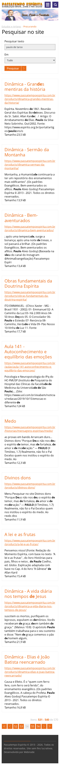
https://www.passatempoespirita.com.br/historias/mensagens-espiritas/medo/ (29, 429)
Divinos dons (17, 478)
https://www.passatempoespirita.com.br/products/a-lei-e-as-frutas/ (29, 542)
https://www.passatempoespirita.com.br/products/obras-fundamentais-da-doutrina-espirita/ (29, 295)
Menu (48, 5)
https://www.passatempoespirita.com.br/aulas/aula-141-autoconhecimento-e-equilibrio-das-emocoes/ (29, 366)
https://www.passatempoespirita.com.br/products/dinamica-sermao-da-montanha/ (29, 164)
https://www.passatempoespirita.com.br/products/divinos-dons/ (29, 485)
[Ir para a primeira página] (4, 726)
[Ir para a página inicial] (22, 6)
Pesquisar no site (55, 5)
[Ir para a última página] (49, 726)
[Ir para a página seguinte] (44, 726)
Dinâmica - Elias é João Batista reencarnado (27, 659)
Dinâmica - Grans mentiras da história (24, 86)
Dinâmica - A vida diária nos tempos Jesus (28, 593)
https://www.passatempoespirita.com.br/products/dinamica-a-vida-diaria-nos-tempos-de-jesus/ (29, 606)
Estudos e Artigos (11, 26)
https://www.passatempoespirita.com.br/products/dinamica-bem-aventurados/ (29, 228)
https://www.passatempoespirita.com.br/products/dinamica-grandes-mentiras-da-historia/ (29, 99)
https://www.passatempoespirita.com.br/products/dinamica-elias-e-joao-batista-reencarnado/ (29, 671)
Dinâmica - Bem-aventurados (21, 217)
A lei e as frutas (19, 534)
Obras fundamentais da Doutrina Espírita (28, 283)
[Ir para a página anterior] (10, 726)
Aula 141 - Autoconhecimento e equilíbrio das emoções (28, 351)
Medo (10, 421)
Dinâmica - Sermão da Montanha (26, 152)
